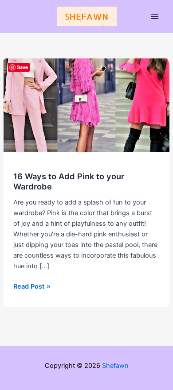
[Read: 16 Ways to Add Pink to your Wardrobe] (86, 105)
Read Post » (32, 287)
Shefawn (115, 366)
